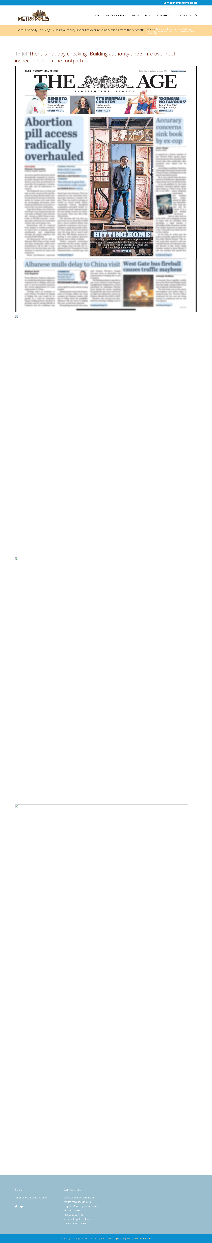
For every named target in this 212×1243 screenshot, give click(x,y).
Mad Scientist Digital (110, 1238)
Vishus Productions (142, 1238)
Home (150, 29)
